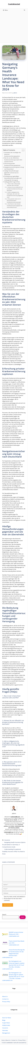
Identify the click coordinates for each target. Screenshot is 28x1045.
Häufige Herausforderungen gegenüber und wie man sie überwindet (11, 172)
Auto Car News (6, 1018)
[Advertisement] (14, 27)
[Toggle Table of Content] (22, 150)
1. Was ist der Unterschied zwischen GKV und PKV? (13, 184)
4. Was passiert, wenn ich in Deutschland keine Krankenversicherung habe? (14, 200)
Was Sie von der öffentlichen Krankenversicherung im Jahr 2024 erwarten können (13, 159)
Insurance (7, 840)
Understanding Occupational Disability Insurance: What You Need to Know (13, 851)
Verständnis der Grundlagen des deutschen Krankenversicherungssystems (12, 154)
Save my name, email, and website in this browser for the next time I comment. (14, 898)
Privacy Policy (6, 1001)
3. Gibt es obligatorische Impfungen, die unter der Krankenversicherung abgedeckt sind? (15, 195)
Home (3, 1040)
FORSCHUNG (6, 1025)
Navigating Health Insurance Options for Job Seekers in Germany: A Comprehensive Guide (13, 844)
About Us (5, 996)
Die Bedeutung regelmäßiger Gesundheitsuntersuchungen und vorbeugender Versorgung (12, 178)
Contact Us (5, 999)
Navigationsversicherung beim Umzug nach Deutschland (14, 168)
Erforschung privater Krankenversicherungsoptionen (12, 164)
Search (4, 914)
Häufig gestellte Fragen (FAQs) (12, 182)
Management (6, 1033)
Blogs (3, 1020)
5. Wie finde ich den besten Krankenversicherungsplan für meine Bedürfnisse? (14, 205)
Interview (5, 1030)
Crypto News (6, 1023)
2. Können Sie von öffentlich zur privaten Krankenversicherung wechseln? (15, 188)
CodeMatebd (14, 4)
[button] (24, 10)
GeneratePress (22, 1042)
